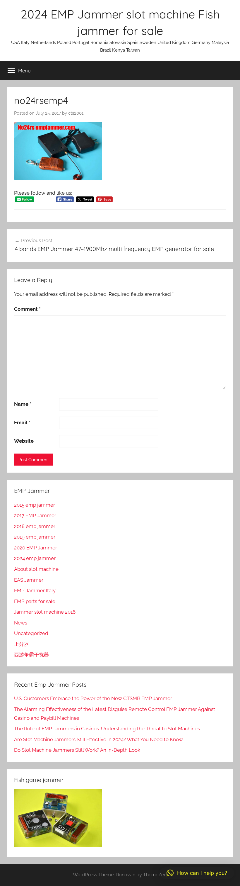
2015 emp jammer (34, 505)
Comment (27, 309)
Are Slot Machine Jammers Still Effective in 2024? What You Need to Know (98, 739)
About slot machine (36, 569)
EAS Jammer (28, 580)
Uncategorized (31, 633)
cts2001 (75, 113)
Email (22, 422)
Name (22, 404)
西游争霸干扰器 (31, 655)
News (20, 623)
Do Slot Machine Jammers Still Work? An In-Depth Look (77, 750)
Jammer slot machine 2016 (45, 612)
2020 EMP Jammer (35, 548)
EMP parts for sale (34, 601)
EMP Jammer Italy (35, 590)
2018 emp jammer (34, 526)
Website (24, 441)
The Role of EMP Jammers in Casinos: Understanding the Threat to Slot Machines (107, 728)
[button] (197, 873)
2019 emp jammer (34, 537)
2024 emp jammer (35, 558)
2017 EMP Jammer (35, 515)
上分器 (21, 644)
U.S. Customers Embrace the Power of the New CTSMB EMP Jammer (93, 698)
